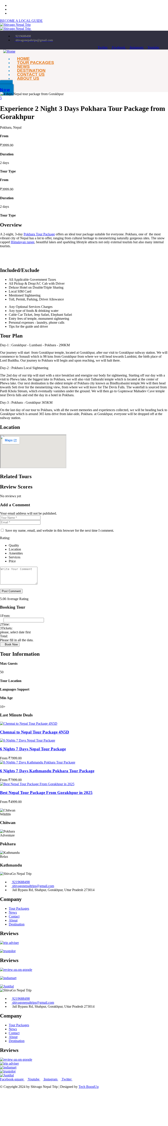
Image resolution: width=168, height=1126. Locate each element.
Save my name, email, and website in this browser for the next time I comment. (59, 530)
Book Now (11, 644)
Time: (5, 624)
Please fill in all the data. (16, 640)
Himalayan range (22, 242)
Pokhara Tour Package (39, 234)
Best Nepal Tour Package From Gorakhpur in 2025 (46, 792)
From (4, 758)
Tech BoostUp (89, 1087)
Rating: (5, 538)
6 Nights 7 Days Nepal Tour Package (33, 749)
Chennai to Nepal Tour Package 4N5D (34, 732)
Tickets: (6, 628)
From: (5, 616)
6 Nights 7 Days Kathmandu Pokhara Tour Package (47, 771)
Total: (4, 636)
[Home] (9, 51)
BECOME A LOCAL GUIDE (21, 21)
